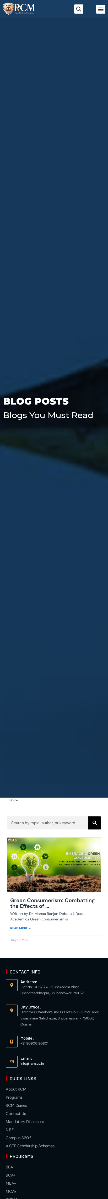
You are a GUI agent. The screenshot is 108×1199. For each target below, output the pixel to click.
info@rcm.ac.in (32, 1063)
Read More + (20, 928)
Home (13, 800)
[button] (100, 9)
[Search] (94, 822)
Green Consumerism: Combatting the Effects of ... (52, 903)
